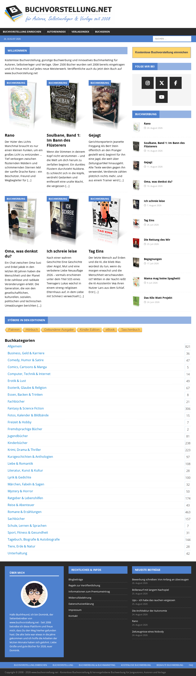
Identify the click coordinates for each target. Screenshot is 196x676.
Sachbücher (16, 519)
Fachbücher (16, 401)
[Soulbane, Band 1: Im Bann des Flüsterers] (66, 105)
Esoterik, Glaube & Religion (27, 388)
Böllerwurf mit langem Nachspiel (150, 590)
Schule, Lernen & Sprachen (27, 525)
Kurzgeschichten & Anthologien (30, 456)
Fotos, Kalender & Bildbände (28, 415)
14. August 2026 (155, 150)
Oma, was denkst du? (21, 254)
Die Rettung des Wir (157, 239)
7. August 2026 (154, 205)
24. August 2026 (155, 127)
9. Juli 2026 (152, 282)
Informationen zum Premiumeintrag (89, 591)
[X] (162, 83)
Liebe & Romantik (20, 463)
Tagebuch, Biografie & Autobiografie (34, 539)
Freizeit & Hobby (19, 422)
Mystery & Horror (20, 491)
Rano (9, 135)
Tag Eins (96, 251)
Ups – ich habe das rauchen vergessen (153, 600)
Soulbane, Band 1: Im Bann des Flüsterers (63, 140)
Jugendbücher (18, 436)
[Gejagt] (108, 105)
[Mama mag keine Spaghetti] (136, 282)
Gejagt (95, 135)
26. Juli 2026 (153, 224)
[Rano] (24, 105)
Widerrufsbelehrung (80, 597)
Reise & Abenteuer (21, 505)
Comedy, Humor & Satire (26, 360)
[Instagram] (148, 83)
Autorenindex (56, 31)
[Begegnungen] (136, 263)
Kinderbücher (18, 443)
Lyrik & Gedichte (19, 477)
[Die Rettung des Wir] (136, 243)
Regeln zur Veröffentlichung (84, 585)
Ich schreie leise (62, 251)
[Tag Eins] (108, 221)
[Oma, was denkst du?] (24, 221)
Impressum (75, 610)
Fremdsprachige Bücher (25, 429)
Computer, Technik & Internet (29, 374)
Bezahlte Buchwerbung (170, 665)
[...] (29, 180)
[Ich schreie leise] (66, 221)
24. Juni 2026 (153, 302)
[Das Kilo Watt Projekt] (136, 302)
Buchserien (102, 31)
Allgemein (15, 346)
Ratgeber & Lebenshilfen (25, 498)
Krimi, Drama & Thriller (24, 450)
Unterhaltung (17, 553)
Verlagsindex (80, 31)
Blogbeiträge (76, 579)
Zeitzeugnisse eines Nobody (148, 631)
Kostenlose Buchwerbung (136, 665)
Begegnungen (153, 259)
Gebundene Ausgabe (59, 329)
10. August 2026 (155, 186)
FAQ (191, 665)
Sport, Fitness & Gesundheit (28, 532)
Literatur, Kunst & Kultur (25, 470)
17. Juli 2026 (153, 263)
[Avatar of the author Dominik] (34, 603)
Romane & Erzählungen (25, 512)
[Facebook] (176, 83)
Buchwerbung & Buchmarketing (97, 665)
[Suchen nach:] (172, 38)
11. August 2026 (155, 166)
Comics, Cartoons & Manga (27, 367)
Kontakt (73, 616)
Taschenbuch (130, 329)
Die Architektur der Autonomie (149, 610)
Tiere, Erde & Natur (21, 546)
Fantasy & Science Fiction (26, 408)
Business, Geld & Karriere (26, 353)
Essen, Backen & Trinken (25, 394)
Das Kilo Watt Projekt (158, 297)
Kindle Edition (90, 329)
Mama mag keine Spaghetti (162, 278)
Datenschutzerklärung (81, 603)
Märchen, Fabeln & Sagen (26, 484)
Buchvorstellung (63, 665)
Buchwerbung (146, 114)
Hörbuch (32, 329)
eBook (110, 329)
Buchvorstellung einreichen (22, 31)
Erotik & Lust (17, 381)
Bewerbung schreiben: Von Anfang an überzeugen (160, 579)
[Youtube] (162, 97)
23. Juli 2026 (153, 244)
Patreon (14, 329)
